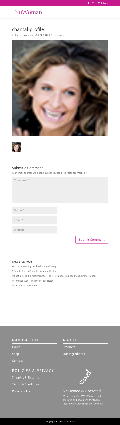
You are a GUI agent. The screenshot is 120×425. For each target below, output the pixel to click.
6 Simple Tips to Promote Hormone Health (34, 271)
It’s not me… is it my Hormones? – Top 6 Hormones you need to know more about (54, 275)
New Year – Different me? (25, 285)
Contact (17, 361)
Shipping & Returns (25, 377)
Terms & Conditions (26, 384)
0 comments (57, 35)
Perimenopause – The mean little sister (32, 280)
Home (16, 347)
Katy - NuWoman (24, 35)
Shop (15, 354)
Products (69, 347)
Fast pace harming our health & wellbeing (34, 266)
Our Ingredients (74, 354)
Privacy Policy (21, 391)
